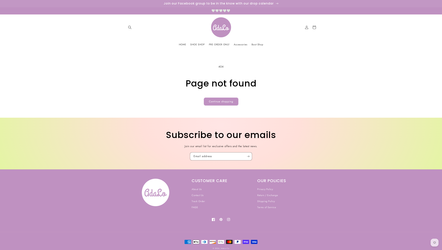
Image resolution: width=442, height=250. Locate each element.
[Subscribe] (248, 156)
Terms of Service (266, 207)
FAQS (195, 207)
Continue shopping (221, 101)
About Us (197, 189)
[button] (130, 27)
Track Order (198, 201)
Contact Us (198, 195)
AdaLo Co (225, 248)
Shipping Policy (266, 201)
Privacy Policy (265, 189)
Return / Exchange (267, 195)
